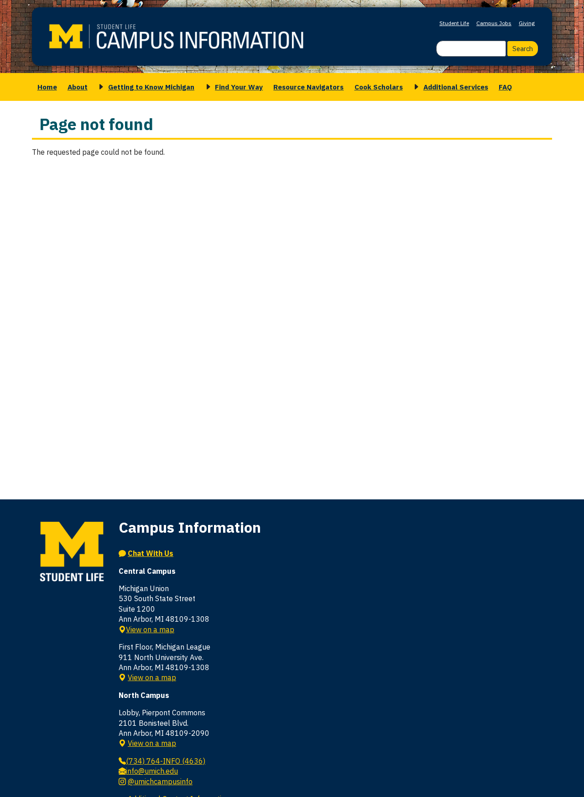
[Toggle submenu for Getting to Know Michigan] (99, 87)
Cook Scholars (379, 86)
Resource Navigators (308, 86)
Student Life (454, 23)
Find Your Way (239, 86)
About (78, 86)
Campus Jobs (493, 23)
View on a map (150, 629)
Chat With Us (150, 553)
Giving (527, 23)
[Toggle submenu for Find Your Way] (207, 87)
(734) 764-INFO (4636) (165, 761)
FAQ (505, 86)
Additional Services (455, 86)
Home (47, 86)
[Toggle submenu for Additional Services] (415, 87)
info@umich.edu (152, 771)
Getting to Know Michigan (151, 86)
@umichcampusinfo (160, 781)
